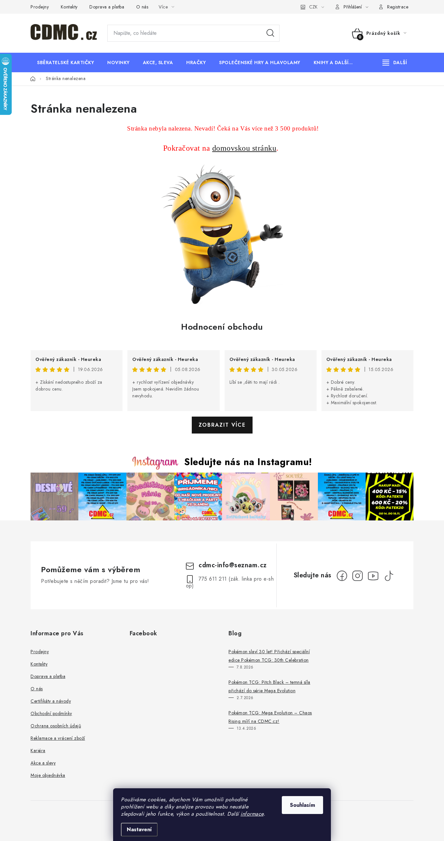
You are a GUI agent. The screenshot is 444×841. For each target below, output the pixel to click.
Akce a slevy (43, 763)
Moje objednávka (48, 775)
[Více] (394, 62)
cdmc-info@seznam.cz (233, 565)
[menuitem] (65, 62)
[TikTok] (389, 576)
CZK (313, 7)
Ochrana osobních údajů (56, 726)
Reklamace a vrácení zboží (58, 738)
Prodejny (40, 7)
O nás (142, 7)
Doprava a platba (106, 7)
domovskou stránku (244, 148)
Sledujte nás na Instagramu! (248, 462)
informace (252, 814)
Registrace (397, 7)
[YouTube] (373, 576)
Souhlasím (302, 805)
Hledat (270, 33)
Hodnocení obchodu (222, 327)
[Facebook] (342, 576)
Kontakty (69, 7)
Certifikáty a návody (51, 701)
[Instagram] (357, 576)
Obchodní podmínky (51, 713)
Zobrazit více (222, 425)
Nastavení (139, 829)
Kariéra (38, 750)
